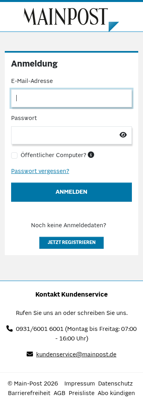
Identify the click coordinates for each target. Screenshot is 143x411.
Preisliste (82, 393)
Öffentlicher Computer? (54, 155)
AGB (60, 393)
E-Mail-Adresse (32, 81)
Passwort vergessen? (40, 171)
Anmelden (71, 192)
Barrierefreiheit (29, 393)
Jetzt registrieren (72, 242)
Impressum (79, 384)
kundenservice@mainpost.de (76, 355)
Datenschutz (115, 384)
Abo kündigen (116, 393)
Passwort (24, 118)
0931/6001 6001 (40, 329)
